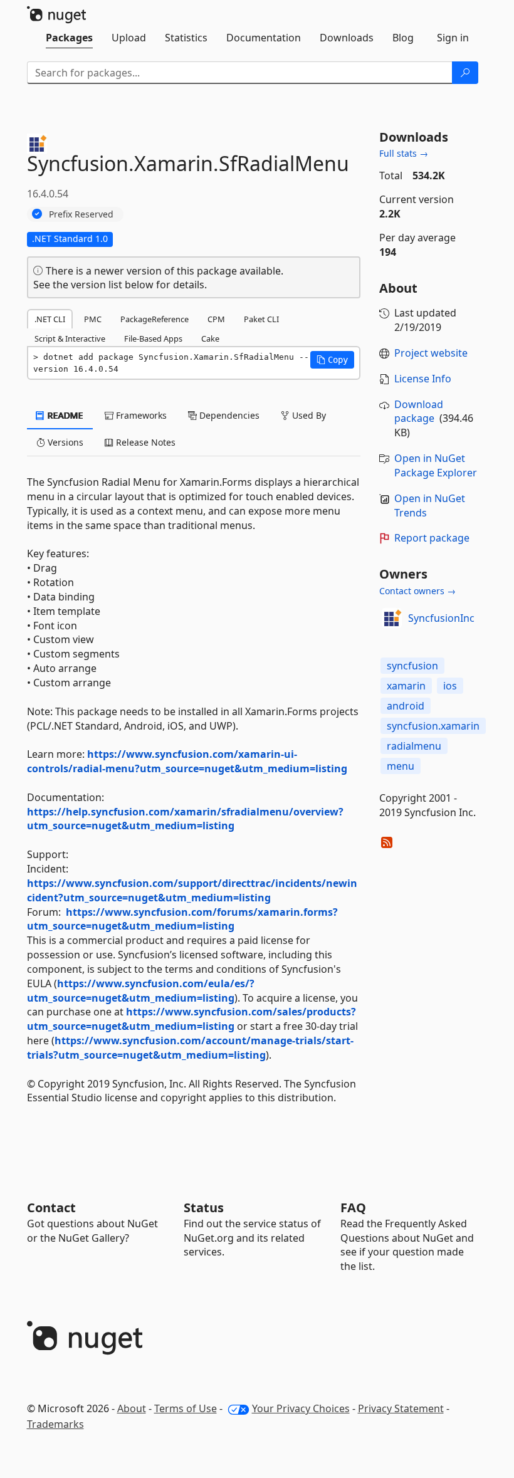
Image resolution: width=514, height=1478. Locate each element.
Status (204, 1207)
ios (450, 686)
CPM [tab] (216, 319)
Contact (51, 1207)
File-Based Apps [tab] (153, 338)
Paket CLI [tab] (261, 319)
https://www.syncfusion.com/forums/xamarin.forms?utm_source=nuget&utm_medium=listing (182, 919)
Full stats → (403, 153)
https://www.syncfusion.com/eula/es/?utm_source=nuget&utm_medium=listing (140, 991)
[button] (332, 360)
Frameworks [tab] (140, 415)
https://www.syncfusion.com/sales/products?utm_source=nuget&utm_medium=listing (191, 1019)
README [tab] (64, 415)
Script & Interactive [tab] (69, 338)
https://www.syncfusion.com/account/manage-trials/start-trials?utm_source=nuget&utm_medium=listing (190, 1048)
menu (400, 766)
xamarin (406, 686)
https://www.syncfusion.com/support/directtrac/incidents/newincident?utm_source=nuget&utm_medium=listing (192, 890)
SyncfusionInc (441, 618)
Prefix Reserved (81, 214)
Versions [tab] (64, 442)
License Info (422, 378)
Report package (431, 538)
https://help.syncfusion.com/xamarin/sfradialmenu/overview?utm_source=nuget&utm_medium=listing (185, 819)
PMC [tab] (93, 319)
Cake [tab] (210, 338)
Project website (431, 353)
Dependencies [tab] (228, 415)
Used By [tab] (308, 415)
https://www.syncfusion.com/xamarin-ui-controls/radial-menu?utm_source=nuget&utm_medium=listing (187, 761)
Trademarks (55, 1424)
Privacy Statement (401, 1408)
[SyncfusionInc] (391, 618)
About (131, 1408)
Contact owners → (417, 591)
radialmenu (414, 746)
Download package (418, 411)
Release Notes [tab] (144, 442)
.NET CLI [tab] (49, 319)
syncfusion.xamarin (433, 726)
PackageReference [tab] (154, 319)
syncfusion (412, 666)
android (405, 706)
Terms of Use (185, 1408)
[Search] (465, 72)
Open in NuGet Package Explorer (435, 465)
